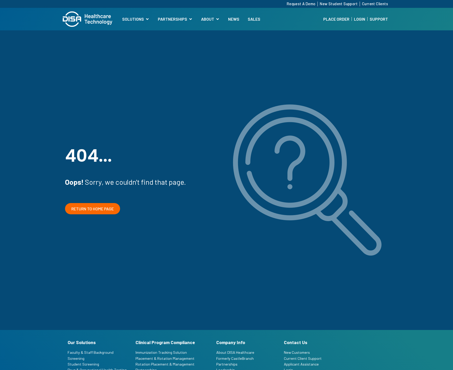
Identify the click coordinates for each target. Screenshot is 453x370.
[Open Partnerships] (190, 19)
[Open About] (217, 19)
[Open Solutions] (147, 19)
